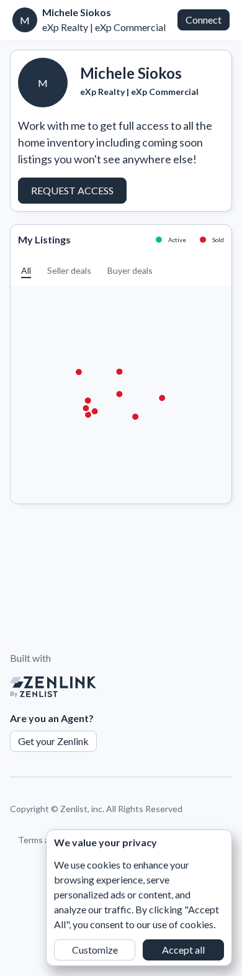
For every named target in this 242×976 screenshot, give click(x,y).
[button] (26, 270)
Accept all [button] (183, 950)
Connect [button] (204, 19)
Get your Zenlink (53, 741)
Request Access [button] (72, 190)
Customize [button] (95, 950)
